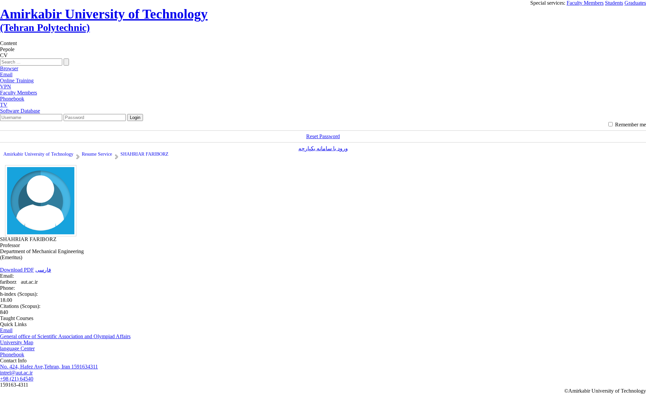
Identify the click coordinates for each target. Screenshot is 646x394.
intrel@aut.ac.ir (16, 373)
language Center (17, 348)
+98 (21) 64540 (16, 379)
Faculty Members (585, 3)
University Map (16, 342)
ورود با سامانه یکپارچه (323, 148)
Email (6, 330)
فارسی (43, 270)
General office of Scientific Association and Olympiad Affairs (65, 336)
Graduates (635, 3)
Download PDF (17, 270)
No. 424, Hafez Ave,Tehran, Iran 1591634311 (49, 366)
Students (614, 3)
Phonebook (12, 354)
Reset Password (323, 136)
